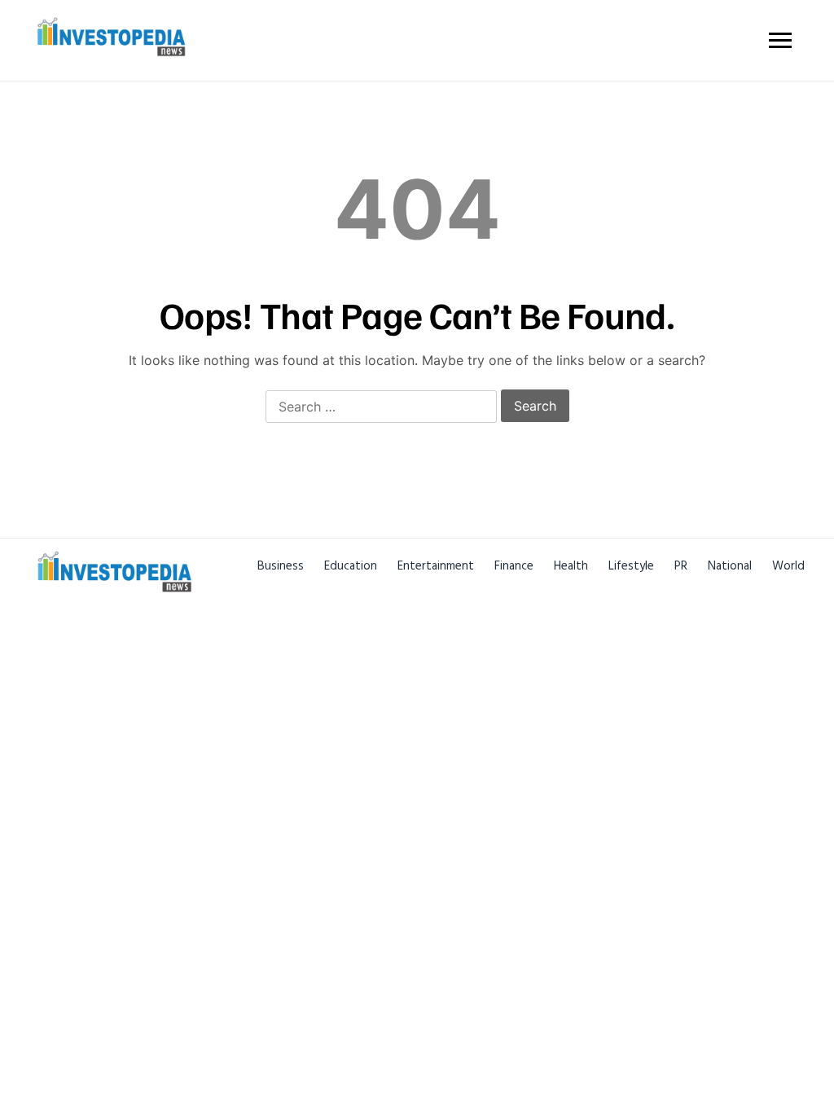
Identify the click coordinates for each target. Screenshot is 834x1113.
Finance (513, 566)
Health (571, 566)
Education (350, 566)
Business (280, 566)
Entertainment (435, 566)
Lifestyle (631, 566)
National (730, 566)
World (788, 566)
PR (680, 566)
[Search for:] (381, 407)
